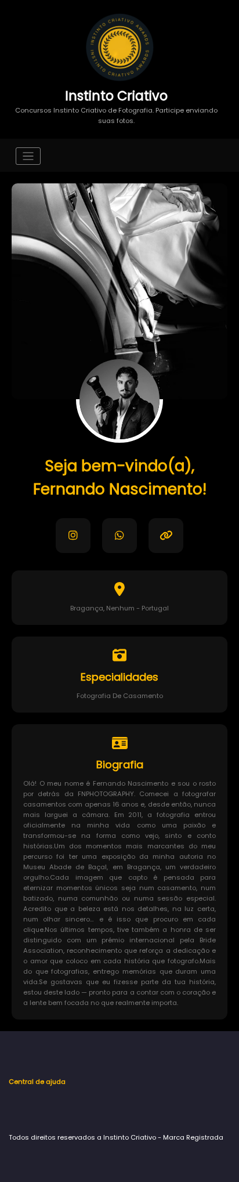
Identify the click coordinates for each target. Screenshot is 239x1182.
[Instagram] (73, 535)
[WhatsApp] (119, 535)
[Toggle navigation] (28, 156)
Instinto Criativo (116, 95)
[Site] (166, 535)
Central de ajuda (37, 1081)
